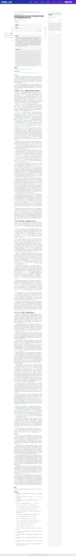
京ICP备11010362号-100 (34, 554)
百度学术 (18, 494)
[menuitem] (31, 2)
